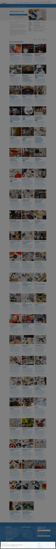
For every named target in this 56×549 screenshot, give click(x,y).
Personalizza (39, 546)
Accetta (39, 543)
